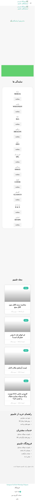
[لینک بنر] (17, 265)
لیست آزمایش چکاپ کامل (17, 368)
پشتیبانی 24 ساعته (25, 450)
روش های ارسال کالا (24, 421)
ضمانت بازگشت (25, 453)
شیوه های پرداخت (25, 424)
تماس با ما (27, 456)
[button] (5, 26)
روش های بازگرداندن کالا (23, 437)
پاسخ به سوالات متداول (23, 434)
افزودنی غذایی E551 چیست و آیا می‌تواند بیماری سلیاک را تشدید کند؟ (17, 396)
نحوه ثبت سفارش (25, 418)
